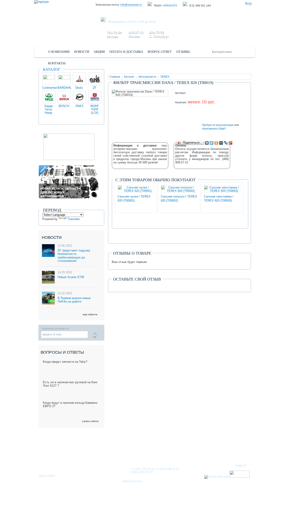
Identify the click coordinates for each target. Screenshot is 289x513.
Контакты (207, 451)
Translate (74, 219)
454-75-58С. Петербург (159, 34)
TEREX (164, 76)
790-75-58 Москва (114, 34)
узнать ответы (90, 421)
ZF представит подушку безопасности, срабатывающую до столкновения (74, 256)
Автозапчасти (147, 76)
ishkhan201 (170, 5)
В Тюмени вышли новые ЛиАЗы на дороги (74, 299)
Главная (115, 76)
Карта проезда (132, 481)
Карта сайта (47, 475)
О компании (122, 451)
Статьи (168, 451)
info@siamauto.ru (131, 4)
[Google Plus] (230, 143)
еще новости (90, 314)
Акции (186, 451)
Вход (248, 3)
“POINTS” (241, 465)
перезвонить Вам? (214, 128)
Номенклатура (236, 451)
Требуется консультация (217, 125)
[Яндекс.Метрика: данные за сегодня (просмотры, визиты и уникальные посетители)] (216, 477)
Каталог (129, 76)
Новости (147, 451)
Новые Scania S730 (71, 277)
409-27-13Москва (136, 34)
